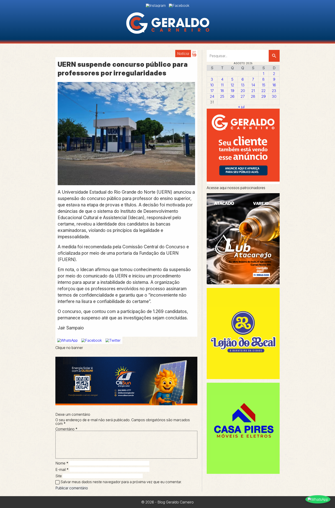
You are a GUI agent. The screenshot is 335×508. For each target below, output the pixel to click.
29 (263, 96)
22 (263, 90)
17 (212, 90)
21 (253, 90)
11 (222, 85)
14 (253, 85)
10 (212, 85)
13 (243, 85)
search (274, 56)
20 (243, 90)
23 (274, 90)
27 (243, 96)
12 (232, 85)
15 (263, 85)
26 (232, 96)
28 (253, 96)
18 (222, 90)
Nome (61, 463)
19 (232, 90)
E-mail (62, 469)
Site (58, 476)
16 (274, 85)
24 (212, 96)
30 (274, 96)
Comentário (66, 429)
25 (222, 96)
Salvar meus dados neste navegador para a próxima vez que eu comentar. (121, 482)
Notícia (183, 53)
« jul (241, 107)
